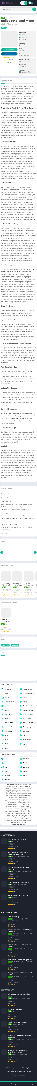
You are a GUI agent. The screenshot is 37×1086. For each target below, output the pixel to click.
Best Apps (14, 1084)
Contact (28, 1071)
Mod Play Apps (26, 1068)
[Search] (25, 3)
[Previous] (1, 552)
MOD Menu (15, 645)
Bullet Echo (5, 645)
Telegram (32, 1084)
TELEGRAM (10, 54)
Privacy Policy (10, 1071)
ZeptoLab (22, 34)
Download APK (10, 50)
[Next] (35, 552)
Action (13, 18)
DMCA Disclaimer (20, 1071)
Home (8, 18)
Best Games (23, 1084)
